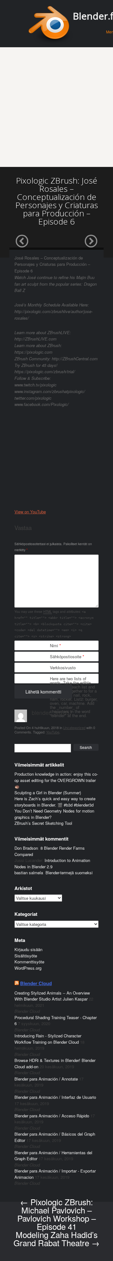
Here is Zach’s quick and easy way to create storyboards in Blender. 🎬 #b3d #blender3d (54, 802)
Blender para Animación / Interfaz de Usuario (55, 1097)
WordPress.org (27, 968)
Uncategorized (74, 727)
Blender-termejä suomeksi (69, 873)
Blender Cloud (36, 983)
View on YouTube (30, 512)
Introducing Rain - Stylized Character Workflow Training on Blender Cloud (47, 1039)
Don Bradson (26, 848)
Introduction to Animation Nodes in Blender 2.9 (52, 863)
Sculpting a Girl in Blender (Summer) (47, 793)
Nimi (55, 645)
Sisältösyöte (25, 956)
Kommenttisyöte (29, 962)
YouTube (52, 731)
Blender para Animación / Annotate (46, 1079)
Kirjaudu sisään (28, 949)
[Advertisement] (56, 107)
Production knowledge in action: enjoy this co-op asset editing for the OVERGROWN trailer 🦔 (56, 780)
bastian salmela (28, 873)
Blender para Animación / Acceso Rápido (51, 1116)
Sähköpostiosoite (67, 656)
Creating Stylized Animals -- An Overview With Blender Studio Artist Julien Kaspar (52, 996)
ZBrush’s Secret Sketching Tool (43, 823)
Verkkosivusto (63, 667)
